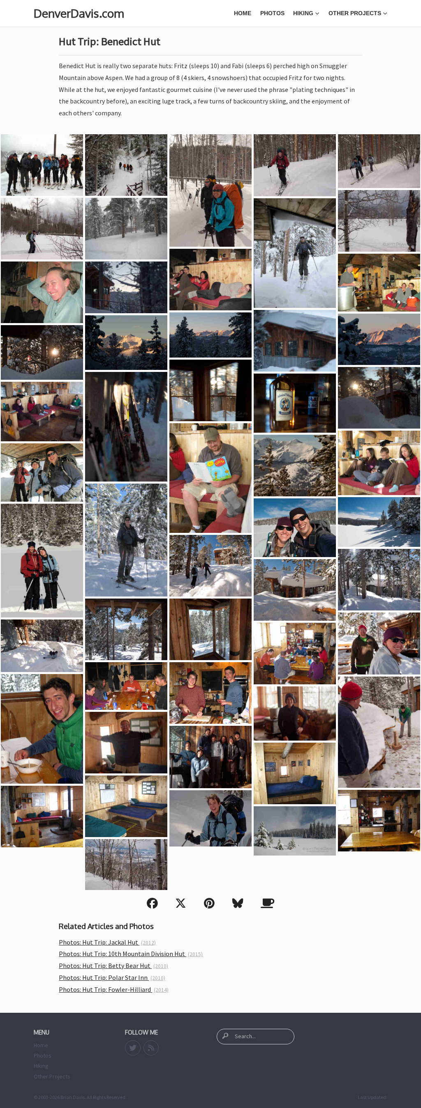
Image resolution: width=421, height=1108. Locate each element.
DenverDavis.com (79, 13)
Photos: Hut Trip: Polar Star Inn (112, 977)
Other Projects (354, 13)
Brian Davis (72, 1097)
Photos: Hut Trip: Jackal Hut (107, 942)
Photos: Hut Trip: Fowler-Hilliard (114, 989)
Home (242, 13)
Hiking (303, 13)
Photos (272, 13)
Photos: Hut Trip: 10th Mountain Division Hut (131, 954)
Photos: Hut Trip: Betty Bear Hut (113, 965)
